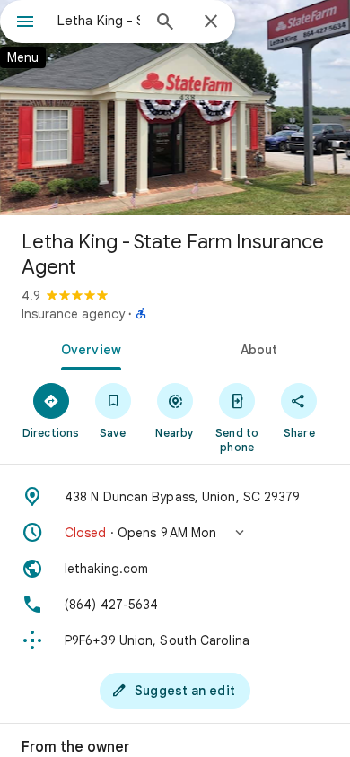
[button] (175, 533)
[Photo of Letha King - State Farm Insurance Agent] (175, 107)
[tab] (87, 348)
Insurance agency (73, 314)
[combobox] (98, 20)
